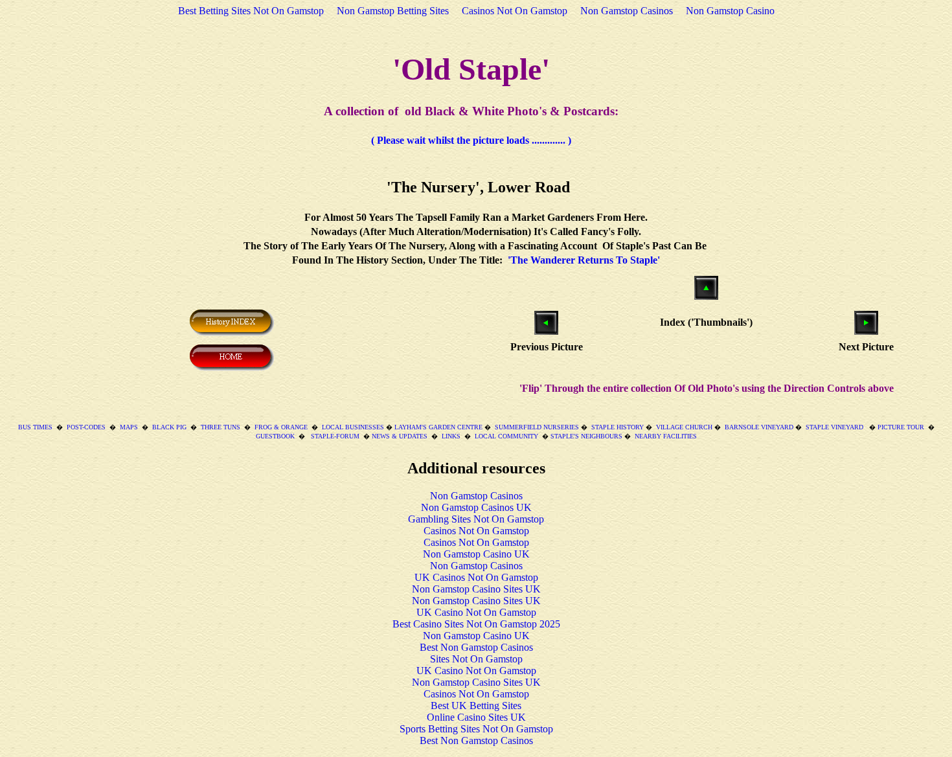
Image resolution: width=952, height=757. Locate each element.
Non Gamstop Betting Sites (393, 10)
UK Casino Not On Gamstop (476, 612)
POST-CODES (86, 427)
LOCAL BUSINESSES (354, 427)
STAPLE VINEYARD (834, 427)
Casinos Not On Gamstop (514, 10)
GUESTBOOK (275, 436)
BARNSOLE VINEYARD (759, 427)
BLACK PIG (169, 427)
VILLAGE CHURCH (684, 427)
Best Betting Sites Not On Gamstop (251, 10)
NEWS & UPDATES (399, 436)
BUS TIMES (35, 427)
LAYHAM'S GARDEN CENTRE (438, 427)
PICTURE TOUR (901, 427)
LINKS (451, 436)
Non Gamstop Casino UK (476, 553)
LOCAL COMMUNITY (506, 436)
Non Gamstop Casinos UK (476, 507)
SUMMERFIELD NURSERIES (537, 427)
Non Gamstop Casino (730, 10)
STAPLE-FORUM (334, 436)
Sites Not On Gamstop (476, 658)
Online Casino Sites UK (476, 717)
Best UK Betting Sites (476, 705)
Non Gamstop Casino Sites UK (476, 588)
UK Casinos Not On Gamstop (476, 577)
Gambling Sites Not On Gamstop (476, 519)
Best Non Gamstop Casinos (476, 647)
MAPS (129, 427)
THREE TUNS (220, 427)
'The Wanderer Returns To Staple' (584, 260)
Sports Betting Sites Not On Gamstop (476, 728)
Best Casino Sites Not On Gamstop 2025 (476, 623)
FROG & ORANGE (281, 427)
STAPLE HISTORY (617, 427)
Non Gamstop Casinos (626, 10)
